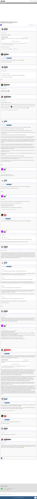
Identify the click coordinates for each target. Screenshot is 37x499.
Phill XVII (10, 410)
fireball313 (3, 23)
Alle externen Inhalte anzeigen (15, 41)
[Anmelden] (33, 1)
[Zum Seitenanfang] (35, 498)
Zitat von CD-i (5, 237)
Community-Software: (18, 497)
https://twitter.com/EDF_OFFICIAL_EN (7, 205)
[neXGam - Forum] (2, 1)
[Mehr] (35, 32)
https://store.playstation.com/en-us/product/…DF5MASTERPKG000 (11, 203)
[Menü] (36, 1)
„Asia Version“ (11, 273)
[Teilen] (36, 25)
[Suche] (31, 1)
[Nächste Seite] (4, 25)
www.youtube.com (26, 37)
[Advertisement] (11, 13)
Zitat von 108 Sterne (6, 73)
